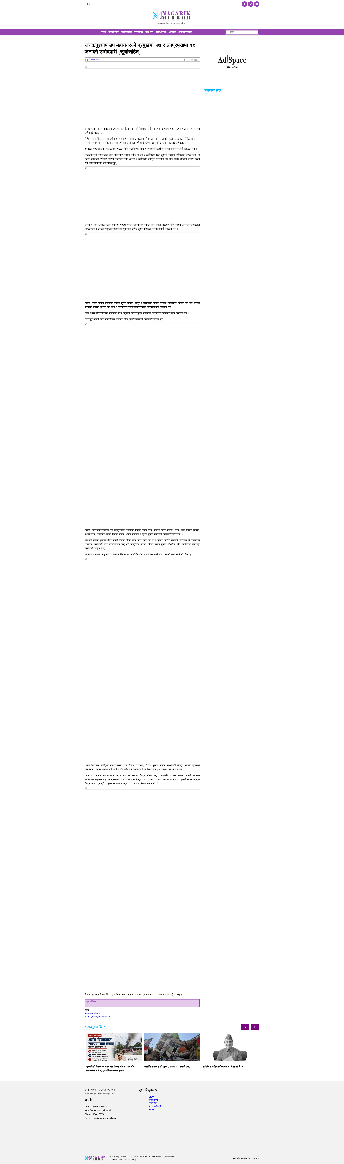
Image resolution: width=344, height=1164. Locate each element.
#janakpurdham (92, 1013)
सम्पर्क (151, 1109)
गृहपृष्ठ (103, 32)
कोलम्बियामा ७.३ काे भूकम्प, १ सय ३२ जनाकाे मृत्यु (108, 1066)
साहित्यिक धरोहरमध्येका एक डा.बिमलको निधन (164, 1066)
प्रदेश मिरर (138, 32)
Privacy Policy (130, 1159)
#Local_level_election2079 (97, 1016)
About (236, 1158)
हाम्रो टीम (152, 1103)
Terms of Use (116, 1159)
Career (256, 1158)
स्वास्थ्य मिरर (161, 32)
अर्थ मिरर (172, 32)
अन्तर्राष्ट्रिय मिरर (185, 32)
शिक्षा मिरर (149, 32)
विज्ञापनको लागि (155, 1106)
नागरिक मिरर (114, 32)
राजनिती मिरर (126, 32)
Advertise (246, 1158)
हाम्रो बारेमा (153, 1100)
